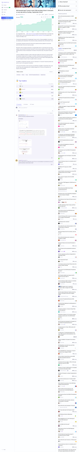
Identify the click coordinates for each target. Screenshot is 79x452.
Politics (23, 74)
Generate (51, 71)
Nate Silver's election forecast (40, 35)
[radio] (43, 17)
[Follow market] (50, 8)
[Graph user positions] (41, 17)
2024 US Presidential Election (34, 74)
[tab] (19, 104)
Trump (27, 74)
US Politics (18, 74)
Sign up (7, 17)
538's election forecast (31, 33)
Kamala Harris (43, 74)
